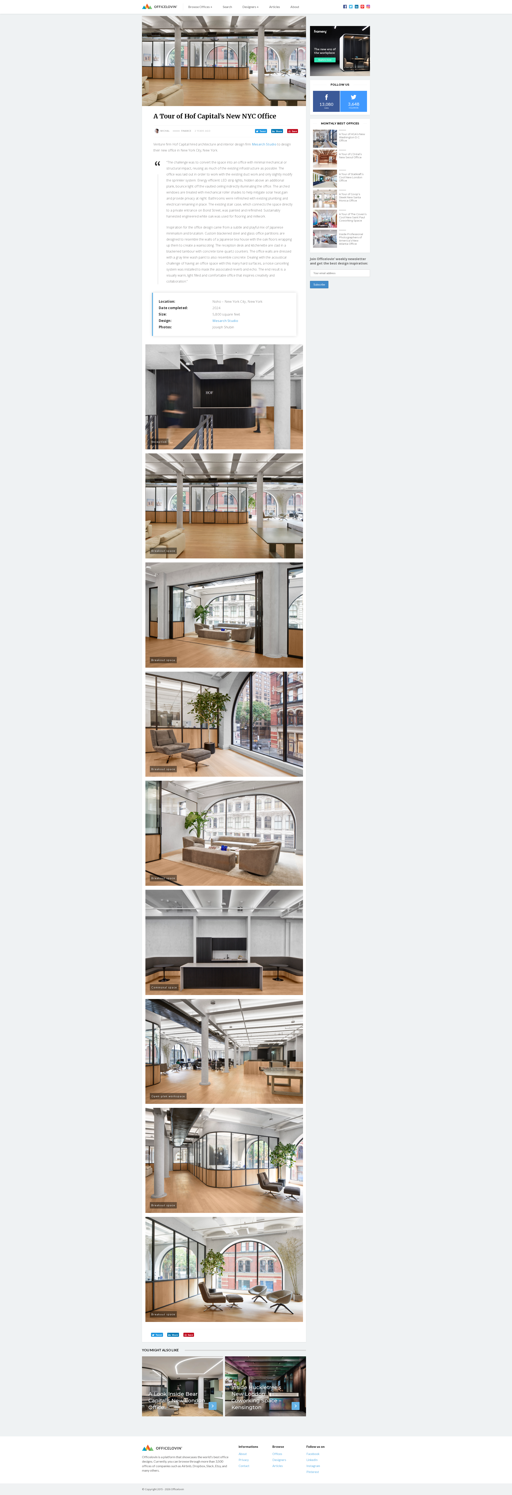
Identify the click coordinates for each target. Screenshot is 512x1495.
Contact (244, 1466)
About (294, 7)
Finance (186, 130)
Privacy (244, 1460)
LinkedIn (312, 1460)
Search (227, 7)
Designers (279, 1460)
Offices (277, 1454)
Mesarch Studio (264, 144)
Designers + (250, 7)
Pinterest (312, 1472)
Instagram (313, 1466)
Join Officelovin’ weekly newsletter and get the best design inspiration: (339, 261)
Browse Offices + (200, 7)
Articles (274, 7)
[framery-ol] (340, 51)
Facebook (312, 1454)
